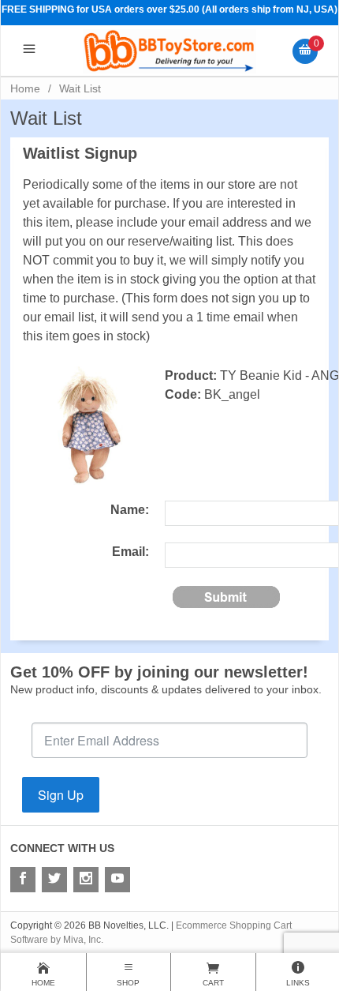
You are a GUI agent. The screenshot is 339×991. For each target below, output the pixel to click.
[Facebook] (22, 879)
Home (25, 88)
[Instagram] (86, 879)
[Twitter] (54, 879)
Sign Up (61, 795)
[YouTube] (117, 879)
